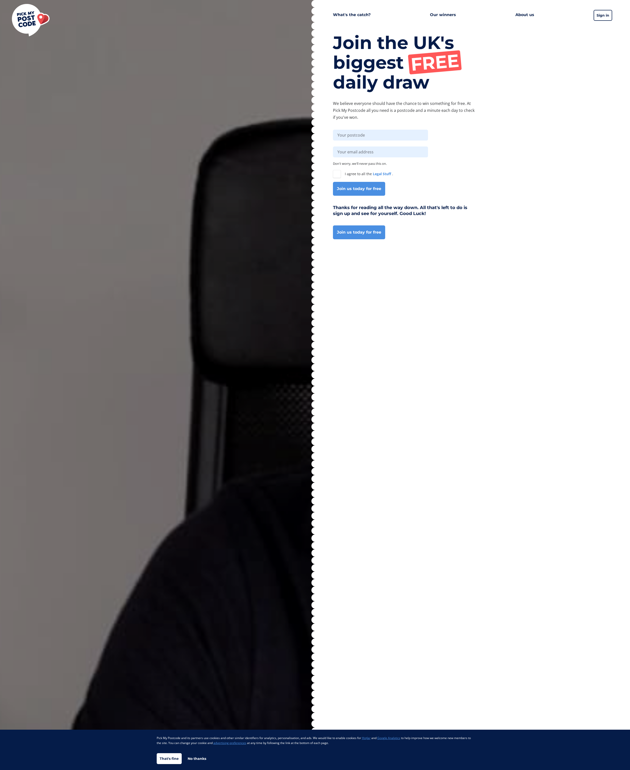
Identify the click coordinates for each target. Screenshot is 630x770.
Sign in (603, 15)
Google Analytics (388, 738)
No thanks (197, 758)
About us (524, 14)
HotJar (366, 738)
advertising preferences (229, 743)
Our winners (443, 14)
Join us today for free (359, 188)
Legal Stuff (382, 173)
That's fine (169, 758)
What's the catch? (352, 14)
